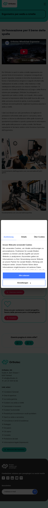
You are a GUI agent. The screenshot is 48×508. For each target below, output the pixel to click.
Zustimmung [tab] (9, 237)
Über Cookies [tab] (39, 237)
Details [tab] (24, 237)
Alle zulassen (24, 275)
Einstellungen (22, 283)
